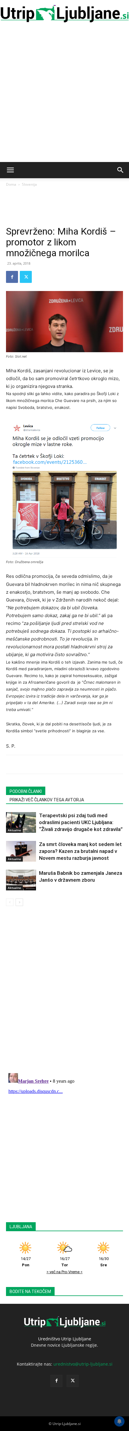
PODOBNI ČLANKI (26, 791)
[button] (10, 170)
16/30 (104, 1261)
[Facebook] (12, 277)
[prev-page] (10, 902)
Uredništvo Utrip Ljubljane (64, 1339)
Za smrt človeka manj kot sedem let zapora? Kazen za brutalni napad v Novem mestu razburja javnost (80, 851)
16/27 (65, 1261)
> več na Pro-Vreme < (64, 1272)
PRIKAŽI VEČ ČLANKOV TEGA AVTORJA (47, 799)
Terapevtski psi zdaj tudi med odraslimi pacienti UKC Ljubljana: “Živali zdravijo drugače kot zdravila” (81, 822)
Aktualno (14, 830)
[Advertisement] (64, 94)
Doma (11, 184)
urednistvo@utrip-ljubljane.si (82, 1364)
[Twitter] (26, 277)
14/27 (26, 1261)
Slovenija (29, 184)
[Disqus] (64, 991)
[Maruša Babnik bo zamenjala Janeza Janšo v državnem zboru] (21, 880)
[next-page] (19, 902)
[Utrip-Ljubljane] (64, 14)
